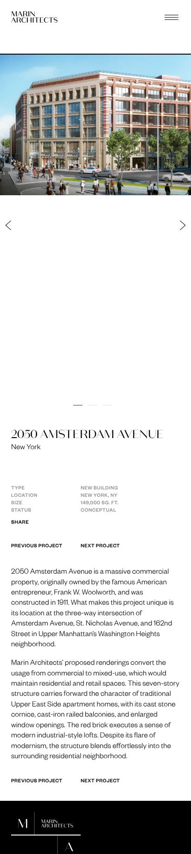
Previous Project (37, 545)
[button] (52, 225)
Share (20, 522)
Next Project (100, 545)
